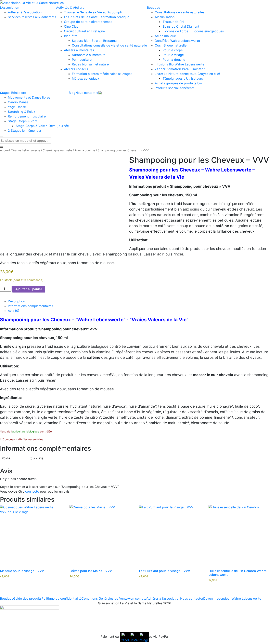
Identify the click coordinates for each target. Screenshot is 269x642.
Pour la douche (174, 59)
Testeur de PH (173, 22)
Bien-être (71, 36)
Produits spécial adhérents (174, 88)
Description (16, 301)
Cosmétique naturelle (170, 45)
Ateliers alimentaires (79, 50)
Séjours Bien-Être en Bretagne (94, 41)
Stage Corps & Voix (22, 121)
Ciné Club (71, 26)
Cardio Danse (18, 102)
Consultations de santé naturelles (179, 12)
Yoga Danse (17, 107)
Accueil (5, 150)
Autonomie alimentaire (88, 55)
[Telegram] (143, 637)
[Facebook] (125, 637)
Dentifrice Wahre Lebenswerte (177, 41)
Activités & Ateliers (70, 7)
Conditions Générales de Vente (105, 598)
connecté (32, 491)
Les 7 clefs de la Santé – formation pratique (96, 17)
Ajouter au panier (28, 289)
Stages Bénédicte (13, 93)
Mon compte (137, 598)
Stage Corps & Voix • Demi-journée (42, 126)
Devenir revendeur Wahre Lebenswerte (232, 598)
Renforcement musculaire (27, 116)
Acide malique (165, 36)
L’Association (9, 7)
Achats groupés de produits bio (178, 83)
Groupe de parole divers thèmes (88, 22)
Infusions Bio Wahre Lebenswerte (179, 64)
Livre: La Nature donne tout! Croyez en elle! (187, 74)
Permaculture (82, 59)
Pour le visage (173, 55)
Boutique (153, 7)
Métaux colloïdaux (85, 78)
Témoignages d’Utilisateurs (183, 78)
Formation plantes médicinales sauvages (102, 74)
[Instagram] (134, 637)
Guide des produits (27, 598)
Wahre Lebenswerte (26, 150)
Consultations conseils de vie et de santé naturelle (109, 45)
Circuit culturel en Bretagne (84, 31)
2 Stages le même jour (24, 130)
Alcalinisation (164, 17)
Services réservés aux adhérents (32, 17)
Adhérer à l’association (25, 12)
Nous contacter (86, 93)
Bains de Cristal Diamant (181, 26)
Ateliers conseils (76, 69)
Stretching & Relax (21, 112)
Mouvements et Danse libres (29, 97)
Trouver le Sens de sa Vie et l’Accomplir (93, 12)
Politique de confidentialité (62, 598)
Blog (72, 93)
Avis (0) (13, 311)
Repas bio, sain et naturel (90, 64)
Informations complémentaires (30, 306)
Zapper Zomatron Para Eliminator (180, 69)
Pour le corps (173, 50)
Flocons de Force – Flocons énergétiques (193, 31)
